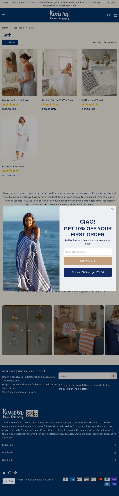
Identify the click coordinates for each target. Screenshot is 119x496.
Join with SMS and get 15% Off (88, 272)
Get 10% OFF (88, 260)
